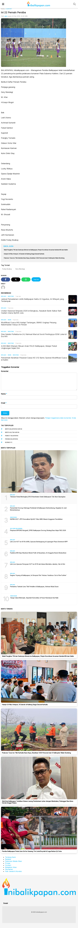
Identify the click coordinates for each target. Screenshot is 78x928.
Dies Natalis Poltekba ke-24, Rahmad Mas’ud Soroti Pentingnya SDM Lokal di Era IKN (34, 335)
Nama (4, 394)
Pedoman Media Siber (13, 861)
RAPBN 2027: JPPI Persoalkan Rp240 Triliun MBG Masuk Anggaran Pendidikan (36, 519)
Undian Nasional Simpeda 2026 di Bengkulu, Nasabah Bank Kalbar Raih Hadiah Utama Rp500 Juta (31, 312)
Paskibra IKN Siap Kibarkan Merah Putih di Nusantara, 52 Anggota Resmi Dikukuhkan (38, 553)
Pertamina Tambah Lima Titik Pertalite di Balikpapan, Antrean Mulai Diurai (34, 586)
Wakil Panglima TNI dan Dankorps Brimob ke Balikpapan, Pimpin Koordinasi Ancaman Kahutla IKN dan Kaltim (38, 656)
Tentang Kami (10, 857)
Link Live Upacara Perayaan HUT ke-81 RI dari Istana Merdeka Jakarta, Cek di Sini (37, 564)
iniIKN (9, 319)
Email (3, 403)
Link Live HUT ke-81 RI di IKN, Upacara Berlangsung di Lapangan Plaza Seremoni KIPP (39, 541)
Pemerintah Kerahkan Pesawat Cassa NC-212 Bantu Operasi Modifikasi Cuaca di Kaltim (34, 359)
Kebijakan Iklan (11, 867)
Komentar (5, 371)
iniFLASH (3, 296)
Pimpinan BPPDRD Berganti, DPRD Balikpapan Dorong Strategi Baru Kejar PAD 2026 (38, 530)
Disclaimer (9, 869)
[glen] (4, 287)
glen (6, 16)
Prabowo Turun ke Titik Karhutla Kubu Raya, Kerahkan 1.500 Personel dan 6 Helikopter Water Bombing (36, 753)
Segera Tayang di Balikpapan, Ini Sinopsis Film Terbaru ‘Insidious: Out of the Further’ (38, 575)
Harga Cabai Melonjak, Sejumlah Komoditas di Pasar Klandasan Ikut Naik (34, 598)
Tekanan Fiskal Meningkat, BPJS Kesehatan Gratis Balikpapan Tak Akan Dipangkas (37, 497)
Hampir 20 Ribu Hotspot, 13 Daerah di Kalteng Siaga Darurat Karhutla (25, 704)
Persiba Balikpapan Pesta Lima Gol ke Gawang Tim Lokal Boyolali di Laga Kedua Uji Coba (32, 851)
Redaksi (8, 859)
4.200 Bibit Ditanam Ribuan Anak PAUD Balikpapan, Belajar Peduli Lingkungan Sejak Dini (29, 347)
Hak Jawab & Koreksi (13, 871)
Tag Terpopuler (7, 425)
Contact (8, 865)
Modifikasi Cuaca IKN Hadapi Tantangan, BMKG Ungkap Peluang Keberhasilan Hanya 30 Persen (28, 323)
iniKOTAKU (11, 296)
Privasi (7, 863)
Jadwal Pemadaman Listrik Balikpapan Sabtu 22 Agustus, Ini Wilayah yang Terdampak (32, 300)
